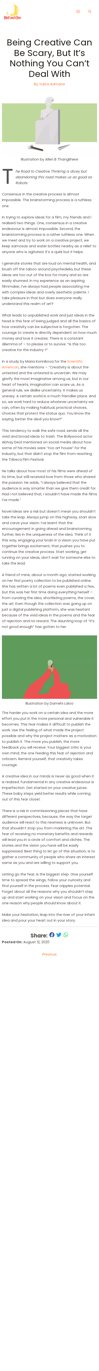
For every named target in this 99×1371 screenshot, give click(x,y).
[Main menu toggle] (78, 11)
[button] (90, 11)
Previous (49, 954)
